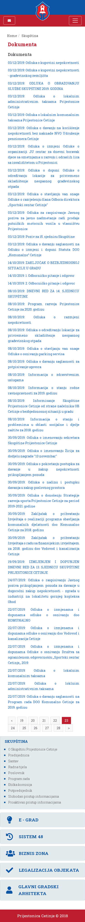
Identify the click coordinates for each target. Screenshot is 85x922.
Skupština (30, 36)
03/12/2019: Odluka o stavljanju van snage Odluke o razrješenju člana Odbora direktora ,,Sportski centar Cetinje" (43, 199)
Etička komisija (20, 784)
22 (55, 720)
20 (33, 720)
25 (24, 728)
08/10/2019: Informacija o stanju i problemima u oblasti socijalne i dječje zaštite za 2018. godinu (43, 424)
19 (21, 720)
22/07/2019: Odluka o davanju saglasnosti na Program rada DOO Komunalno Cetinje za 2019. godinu (43, 702)
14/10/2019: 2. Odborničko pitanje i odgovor (41, 283)
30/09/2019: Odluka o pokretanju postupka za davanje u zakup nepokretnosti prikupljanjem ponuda (43, 469)
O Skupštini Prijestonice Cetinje (32, 749)
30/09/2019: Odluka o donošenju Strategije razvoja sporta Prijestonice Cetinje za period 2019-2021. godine (43, 500)
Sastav (13, 761)
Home (12, 36)
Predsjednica (18, 755)
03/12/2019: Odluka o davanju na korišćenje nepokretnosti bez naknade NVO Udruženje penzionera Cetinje (43, 133)
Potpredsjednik (20, 790)
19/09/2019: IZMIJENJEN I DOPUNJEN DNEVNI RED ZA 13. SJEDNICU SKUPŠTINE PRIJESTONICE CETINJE (43, 567)
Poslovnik (16, 773)
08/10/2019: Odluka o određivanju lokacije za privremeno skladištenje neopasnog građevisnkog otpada (43, 335)
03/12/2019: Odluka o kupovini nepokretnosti (43, 62)
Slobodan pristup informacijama (33, 796)
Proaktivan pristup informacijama (34, 802)
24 (13, 728)
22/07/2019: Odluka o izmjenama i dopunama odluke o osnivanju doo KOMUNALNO (43, 615)
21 (44, 720)
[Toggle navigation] (75, 20)
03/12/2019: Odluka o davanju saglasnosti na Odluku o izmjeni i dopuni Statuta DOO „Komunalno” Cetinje (43, 249)
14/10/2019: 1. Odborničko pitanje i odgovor (41, 275)
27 (47, 728)
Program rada (19, 779)
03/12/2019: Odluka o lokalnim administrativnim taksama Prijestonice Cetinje (43, 101)
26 (35, 728)
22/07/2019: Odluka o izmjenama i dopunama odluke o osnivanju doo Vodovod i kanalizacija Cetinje (43, 633)
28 (58, 728)
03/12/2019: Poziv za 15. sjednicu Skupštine (41, 236)
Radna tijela (17, 767)
